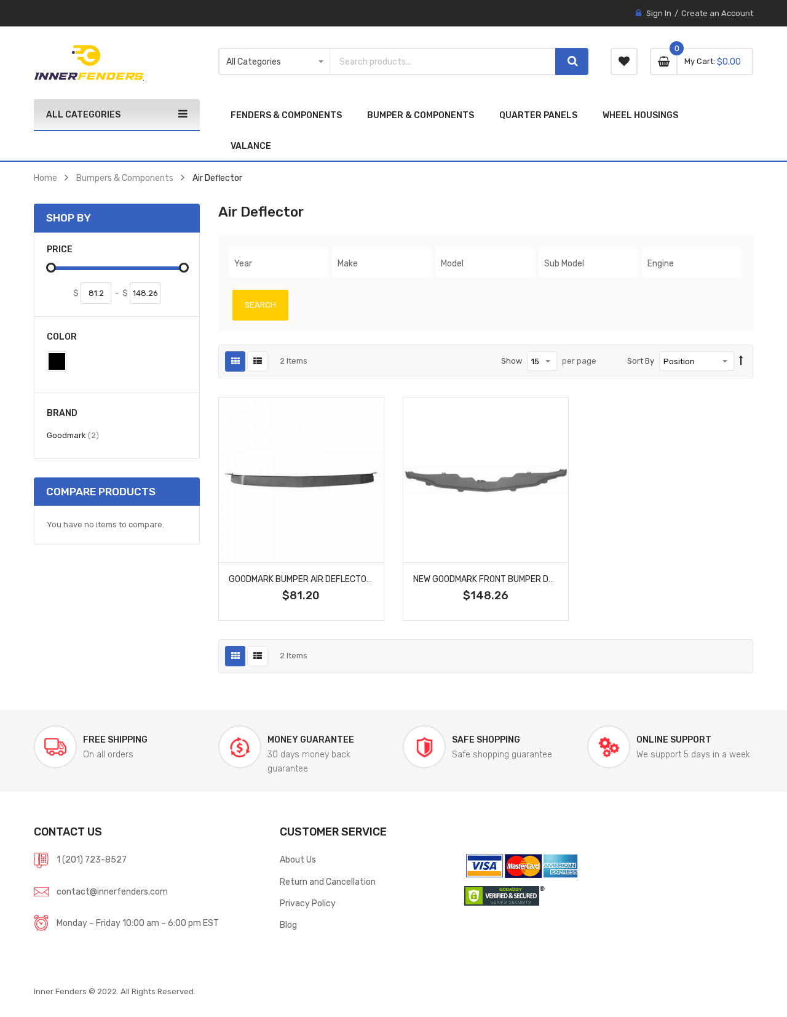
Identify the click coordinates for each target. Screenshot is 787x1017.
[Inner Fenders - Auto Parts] (89, 63)
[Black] (57, 361)
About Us (298, 859)
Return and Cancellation (328, 882)
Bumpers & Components (124, 178)
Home (45, 178)
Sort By (640, 360)
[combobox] (442, 61)
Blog (288, 925)
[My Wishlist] (624, 61)
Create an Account (717, 13)
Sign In (658, 13)
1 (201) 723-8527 (92, 859)
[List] (257, 361)
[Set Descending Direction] (741, 361)
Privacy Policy (308, 903)
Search (260, 304)
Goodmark (73, 435)
